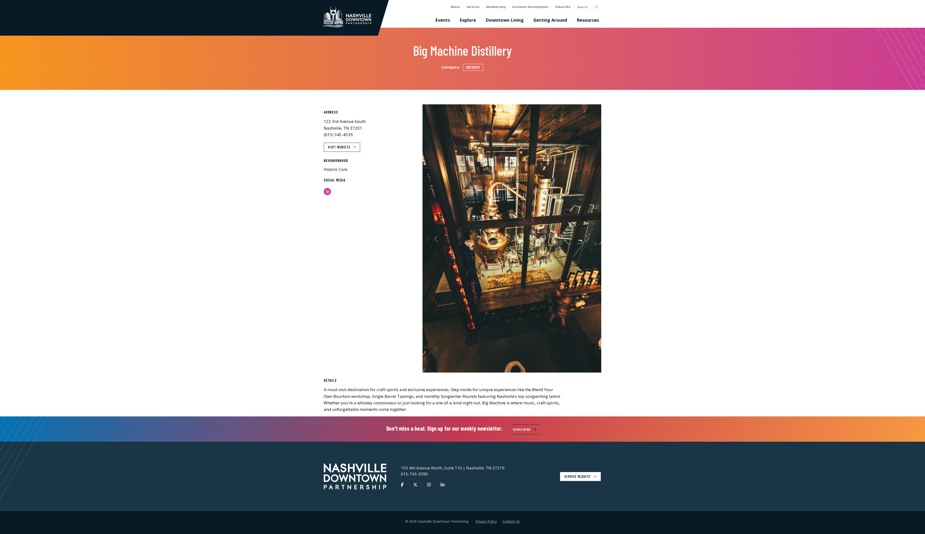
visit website (339, 147)
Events (442, 20)
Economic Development (530, 7)
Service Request (577, 476)
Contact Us (511, 521)
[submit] (596, 7)
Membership (496, 7)
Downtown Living (505, 20)
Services (473, 7)
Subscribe (562, 7)
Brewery (473, 67)
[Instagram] (429, 484)
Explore (468, 20)
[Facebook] (402, 484)
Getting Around (550, 20)
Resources (588, 20)
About (455, 7)
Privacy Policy (486, 521)
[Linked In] (442, 484)
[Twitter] (415, 484)
